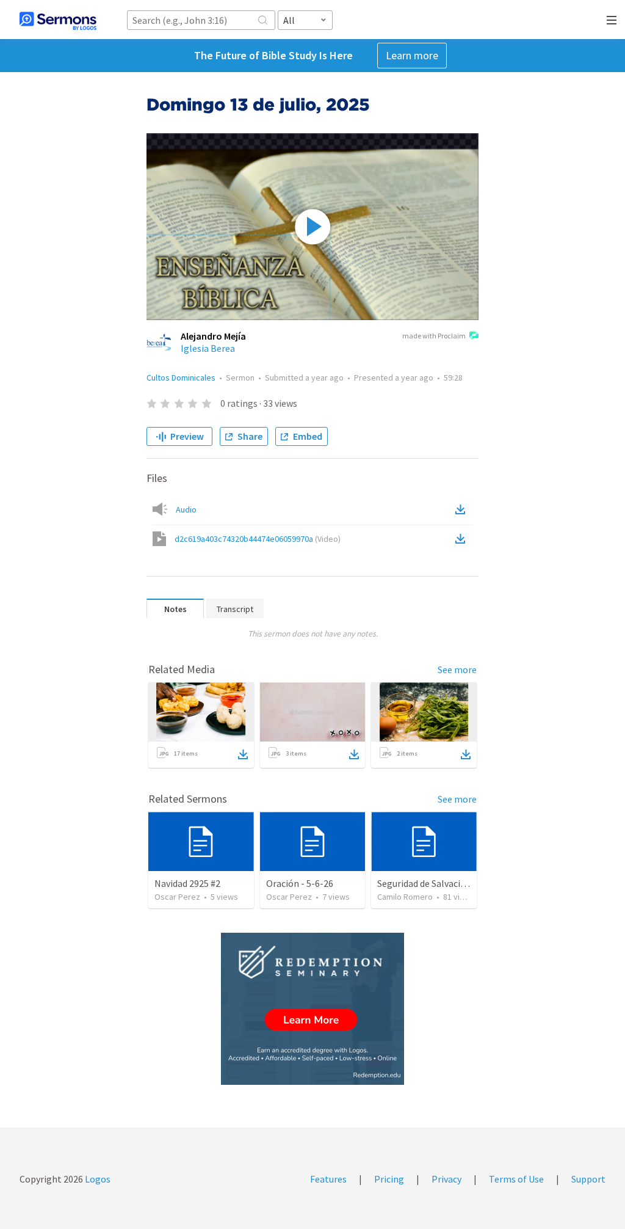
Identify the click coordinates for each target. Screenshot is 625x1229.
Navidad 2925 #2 (187, 883)
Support (588, 1179)
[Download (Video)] (462, 539)
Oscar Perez (177, 896)
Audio (186, 509)
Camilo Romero (405, 896)
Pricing (389, 1179)
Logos (96, 1179)
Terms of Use (516, 1179)
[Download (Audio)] (462, 509)
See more (457, 669)
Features (328, 1179)
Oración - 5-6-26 (299, 883)
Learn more (412, 55)
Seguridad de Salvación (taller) (440, 883)
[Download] (243, 754)
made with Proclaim (434, 335)
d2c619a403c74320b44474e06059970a (258, 538)
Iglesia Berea (208, 348)
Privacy (446, 1179)
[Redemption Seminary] (312, 1009)
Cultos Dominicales (180, 377)
